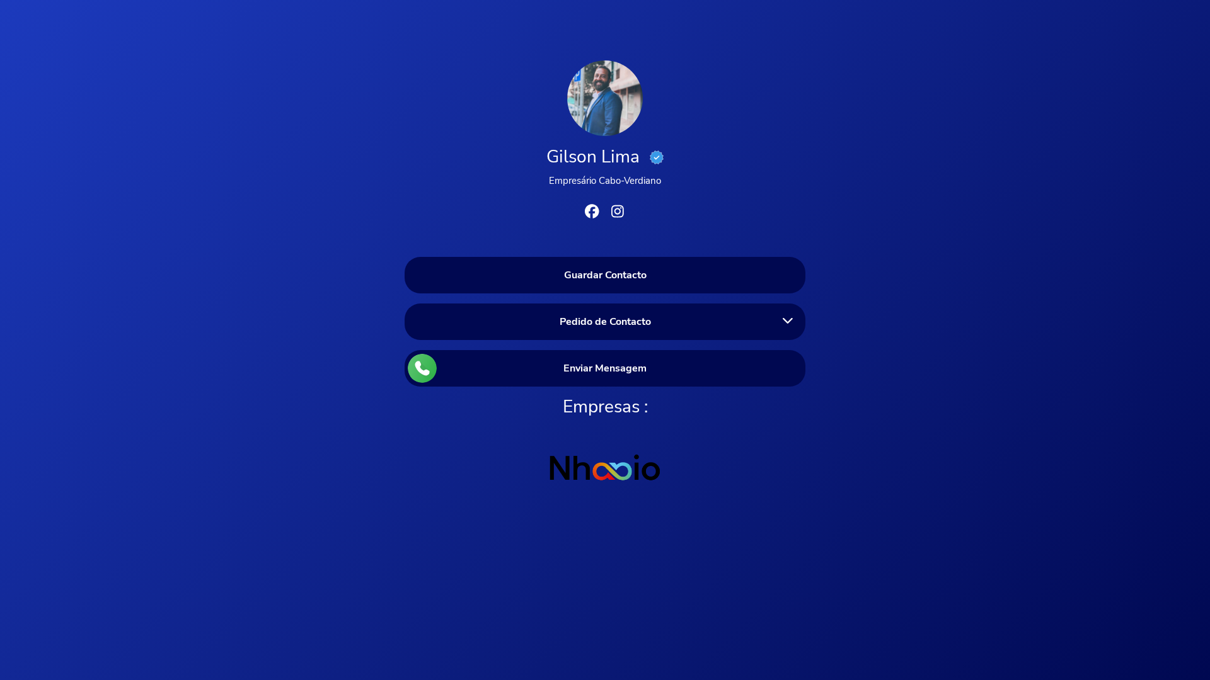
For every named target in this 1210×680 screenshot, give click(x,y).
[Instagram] (617, 213)
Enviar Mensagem (605, 368)
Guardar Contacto (605, 275)
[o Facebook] (592, 213)
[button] (605, 321)
